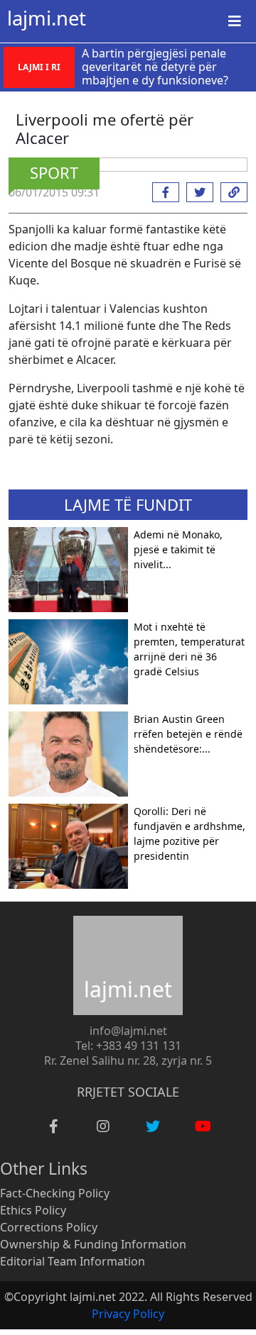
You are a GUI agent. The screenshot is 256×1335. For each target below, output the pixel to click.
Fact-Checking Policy (55, 1193)
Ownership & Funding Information (93, 1244)
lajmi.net (46, 18)
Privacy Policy (128, 1314)
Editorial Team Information (72, 1261)
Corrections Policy (48, 1227)
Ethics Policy (33, 1210)
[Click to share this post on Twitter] (196, 192)
